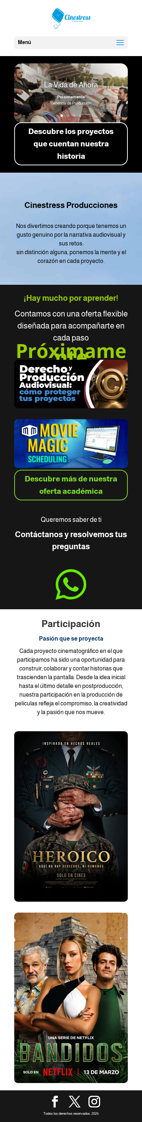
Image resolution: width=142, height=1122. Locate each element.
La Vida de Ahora (71, 85)
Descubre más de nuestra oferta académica (71, 485)
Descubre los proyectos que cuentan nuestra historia (71, 143)
